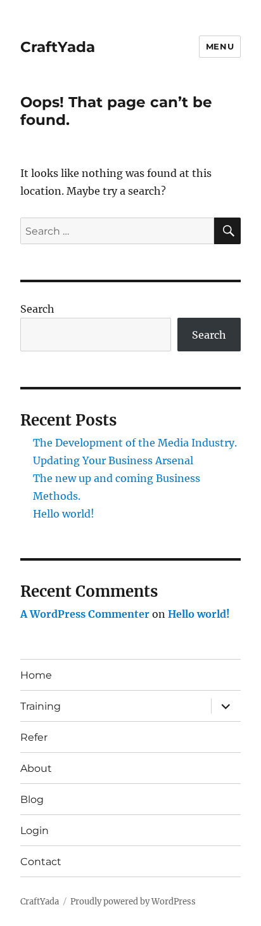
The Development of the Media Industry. (135, 442)
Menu (220, 46)
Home (36, 675)
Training (40, 706)
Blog (32, 799)
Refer (34, 737)
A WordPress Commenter (85, 614)
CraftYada (57, 47)
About (36, 768)
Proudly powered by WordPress (133, 901)
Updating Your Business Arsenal (113, 460)
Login (34, 831)
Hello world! (63, 513)
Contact (40, 862)
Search (37, 309)
